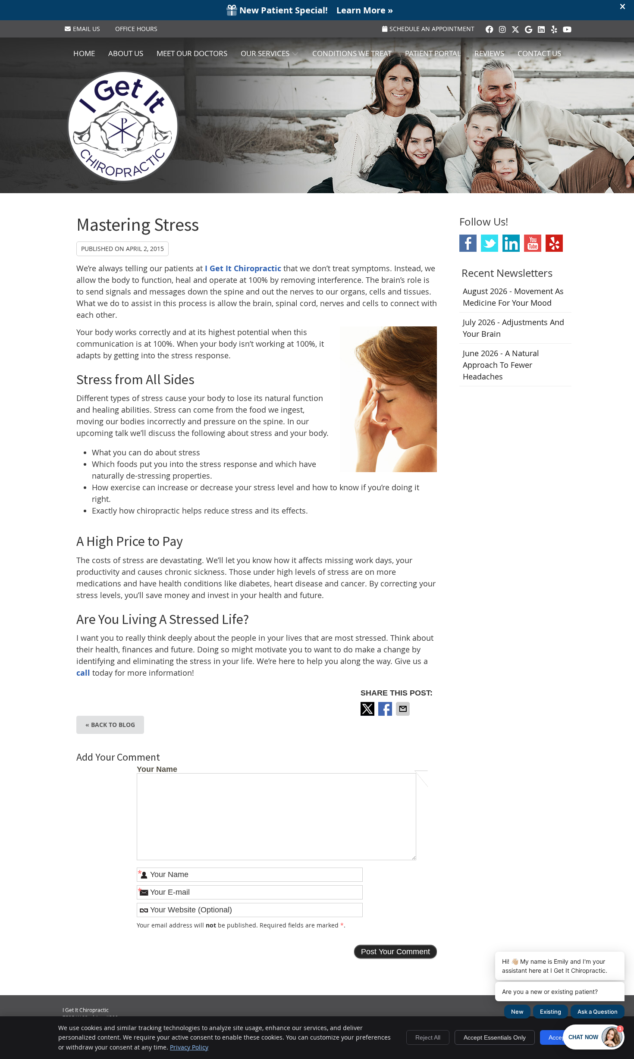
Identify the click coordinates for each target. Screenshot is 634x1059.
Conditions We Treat (352, 53)
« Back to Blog (110, 725)
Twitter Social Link (489, 243)
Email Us (86, 29)
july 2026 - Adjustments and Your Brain (513, 328)
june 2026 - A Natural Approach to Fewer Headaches (501, 365)
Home (84, 53)
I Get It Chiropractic (243, 268)
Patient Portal (433, 53)
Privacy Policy (189, 1047)
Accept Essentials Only (495, 1037)
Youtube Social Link (532, 243)
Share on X (368, 709)
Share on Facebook (386, 709)
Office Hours (136, 29)
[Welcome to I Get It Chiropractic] (123, 179)
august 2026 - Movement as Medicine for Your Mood (513, 297)
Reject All (427, 1037)
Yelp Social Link (554, 243)
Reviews (489, 53)
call (83, 672)
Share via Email (403, 709)
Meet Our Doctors (192, 53)
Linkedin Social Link (511, 243)
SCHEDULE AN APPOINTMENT (431, 29)
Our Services (265, 53)
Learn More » (364, 10)
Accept (558, 1037)
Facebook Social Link (468, 243)
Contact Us (539, 53)
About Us (125, 53)
